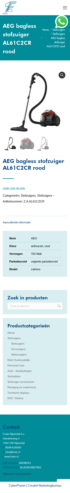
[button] (62, 75)
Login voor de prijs (14, 188)
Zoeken (58, 306)
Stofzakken (14, 376)
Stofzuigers (28, 195)
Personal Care (15, 365)
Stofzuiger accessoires (20, 381)
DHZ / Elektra (15, 398)
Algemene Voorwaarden (17, 473)
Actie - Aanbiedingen (19, 370)
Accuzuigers (18, 349)
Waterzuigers (19, 354)
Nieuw (11, 332)
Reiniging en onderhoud (21, 387)
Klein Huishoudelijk (18, 359)
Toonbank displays (18, 392)
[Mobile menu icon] (65, 7)
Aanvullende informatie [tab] (16, 222)
